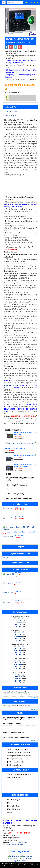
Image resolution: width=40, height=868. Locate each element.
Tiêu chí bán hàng (14, 809)
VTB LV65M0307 (19, 526)
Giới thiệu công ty (14, 800)
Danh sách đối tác (14, 806)
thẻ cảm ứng (32, 120)
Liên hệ (10, 803)
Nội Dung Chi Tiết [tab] (10, 107)
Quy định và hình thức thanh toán (19, 752)
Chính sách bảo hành (15, 765)
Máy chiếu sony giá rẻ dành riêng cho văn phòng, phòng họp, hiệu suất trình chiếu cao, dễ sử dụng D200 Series (20, 479)
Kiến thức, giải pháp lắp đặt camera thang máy (16, 706)
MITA (34, 385)
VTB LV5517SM (18, 592)
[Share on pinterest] (20, 47)
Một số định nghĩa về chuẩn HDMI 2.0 (16, 485)
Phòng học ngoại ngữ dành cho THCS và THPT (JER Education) (18, 523)
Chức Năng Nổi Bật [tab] (11, 115)
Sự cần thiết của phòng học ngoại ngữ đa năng (19, 498)
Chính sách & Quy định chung (18, 749)
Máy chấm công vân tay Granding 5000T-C (15, 448)
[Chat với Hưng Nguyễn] (16, 622)
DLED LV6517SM (19, 536)
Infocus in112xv (19, 508)
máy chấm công (16, 254)
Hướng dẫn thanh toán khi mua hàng (20, 756)
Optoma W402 (17, 582)
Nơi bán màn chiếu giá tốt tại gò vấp (16, 494)
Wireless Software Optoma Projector (20, 774)
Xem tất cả (34, 697)
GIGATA (7, 387)
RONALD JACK (11, 385)
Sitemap (9, 812)
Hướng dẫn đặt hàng (15, 759)
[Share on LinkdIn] (15, 47)
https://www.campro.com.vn (18, 842)
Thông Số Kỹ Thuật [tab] (11, 111)
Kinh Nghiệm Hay (14, 778)
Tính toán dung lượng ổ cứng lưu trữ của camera (17, 692)
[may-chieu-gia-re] (20, 558)
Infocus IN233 (17, 573)
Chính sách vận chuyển (16, 762)
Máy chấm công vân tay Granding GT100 (24, 455)
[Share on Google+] (11, 47)
